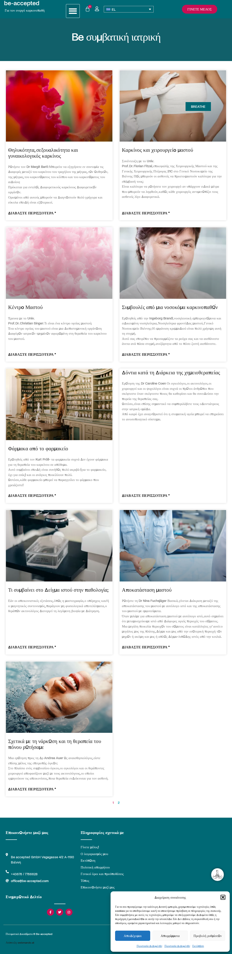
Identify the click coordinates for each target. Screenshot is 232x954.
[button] (223, 897)
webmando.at (26, 942)
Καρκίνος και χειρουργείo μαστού (157, 150)
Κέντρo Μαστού (25, 307)
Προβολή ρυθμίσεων (207, 936)
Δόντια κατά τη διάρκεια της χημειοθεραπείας (171, 372)
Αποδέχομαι (133, 936)
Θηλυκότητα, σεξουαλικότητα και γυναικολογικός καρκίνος (43, 152)
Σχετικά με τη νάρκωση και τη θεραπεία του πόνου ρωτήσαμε (54, 744)
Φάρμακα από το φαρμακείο (38, 448)
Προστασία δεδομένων (149, 945)
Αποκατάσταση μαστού (147, 589)
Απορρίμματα (170, 936)
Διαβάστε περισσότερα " (32, 213)
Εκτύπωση (198, 945)
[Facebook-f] (50, 912)
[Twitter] (59, 912)
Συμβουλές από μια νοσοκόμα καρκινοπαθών (170, 307)
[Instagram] (68, 912)
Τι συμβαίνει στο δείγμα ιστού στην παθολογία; (58, 589)
